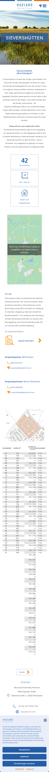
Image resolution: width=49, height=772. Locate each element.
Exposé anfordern (26, 340)
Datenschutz (19, 769)
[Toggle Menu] (45, 6)
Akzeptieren (24, 749)
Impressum (30, 769)
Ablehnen (24, 756)
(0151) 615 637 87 (16, 363)
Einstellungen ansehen (24, 763)
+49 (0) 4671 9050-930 (28, 706)
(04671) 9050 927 (16, 387)
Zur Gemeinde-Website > (14, 331)
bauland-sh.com (28, 711)
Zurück (22, 672)
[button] (45, 720)
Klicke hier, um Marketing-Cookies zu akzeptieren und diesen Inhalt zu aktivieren (24, 250)
